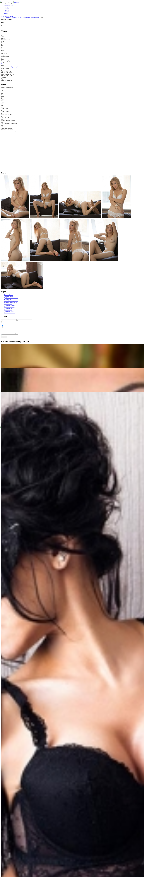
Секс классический (9, 313)
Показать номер (5, 39)
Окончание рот (8, 308)
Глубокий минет (8, 296)
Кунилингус (7, 299)
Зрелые (6, 13)
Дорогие (6, 10)
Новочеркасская (35, 17)
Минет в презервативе (10, 302)
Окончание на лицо (9, 307)
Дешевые (6, 8)
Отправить (4, 337)
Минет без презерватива (11, 301)
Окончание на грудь (9, 305)
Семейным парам (9, 311)
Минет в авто (8, 304)
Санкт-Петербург (5, 17)
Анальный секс (8, 295)
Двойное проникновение (11, 298)
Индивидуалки (8, 5)
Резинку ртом (8, 310)
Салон (6, 7)
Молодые (6, 11)
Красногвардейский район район (20, 17)
